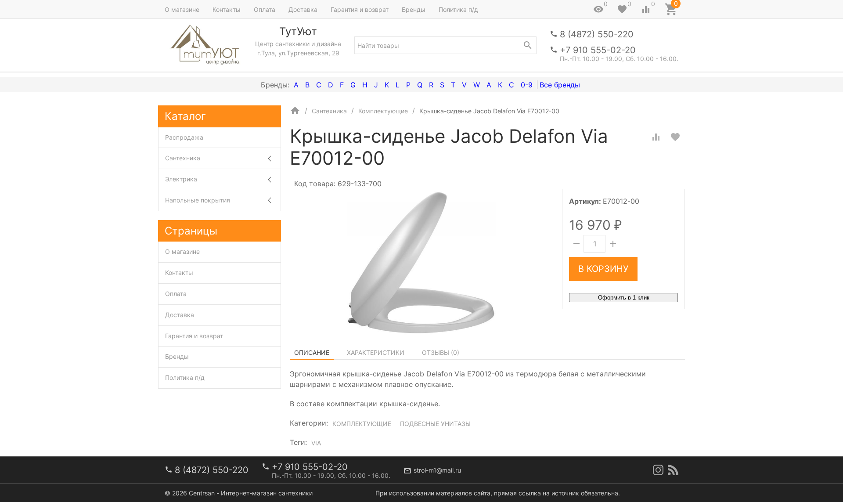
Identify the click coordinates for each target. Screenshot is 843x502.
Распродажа (184, 137)
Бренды (413, 9)
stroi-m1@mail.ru (437, 470)
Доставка (302, 9)
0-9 (527, 84)
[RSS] (673, 470)
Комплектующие (361, 423)
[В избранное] (675, 137)
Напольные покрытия (197, 200)
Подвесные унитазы (435, 423)
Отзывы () (440, 352)
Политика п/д (458, 9)
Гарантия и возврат (360, 9)
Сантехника (182, 158)
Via (316, 443)
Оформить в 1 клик (623, 297)
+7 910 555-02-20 (598, 50)
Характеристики (375, 352)
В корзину (603, 269)
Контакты (227, 9)
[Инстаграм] (658, 470)
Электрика (181, 179)
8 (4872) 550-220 (597, 34)
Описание (311, 352)
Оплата (264, 9)
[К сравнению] (656, 137)
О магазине (182, 9)
